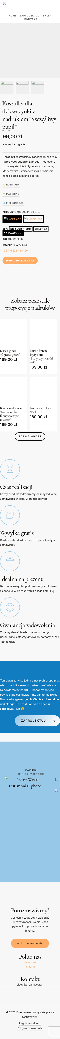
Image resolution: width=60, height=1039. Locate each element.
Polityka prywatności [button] (30, 1028)
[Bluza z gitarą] (13, 333)
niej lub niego (20, 229)
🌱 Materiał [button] (10, 194)
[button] (30, 436)
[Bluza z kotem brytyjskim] (43, 333)
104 (4, 250)
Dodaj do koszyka (20, 260)
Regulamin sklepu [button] (30, 1023)
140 (20, 250)
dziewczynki (13, 233)
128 (15, 250)
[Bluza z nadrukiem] (13, 390)
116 (10, 250)
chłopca (40, 229)
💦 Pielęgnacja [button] (13, 203)
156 (26, 250)
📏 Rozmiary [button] (11, 184)
